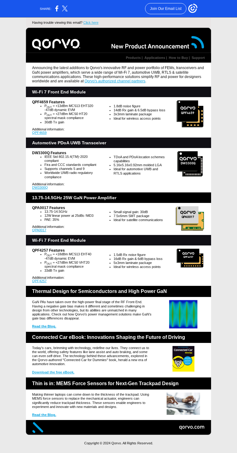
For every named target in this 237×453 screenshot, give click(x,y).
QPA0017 (39, 230)
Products (133, 58)
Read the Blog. (44, 326)
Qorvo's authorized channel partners (115, 81)
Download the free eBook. (53, 372)
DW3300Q (40, 187)
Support (198, 58)
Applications (154, 58)
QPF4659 (39, 132)
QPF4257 (39, 281)
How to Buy (178, 58)
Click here (90, 22)
